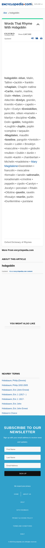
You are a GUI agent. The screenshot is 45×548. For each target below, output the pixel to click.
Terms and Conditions (22, 526)
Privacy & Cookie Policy (22, 518)
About (20, 271)
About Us (27, 494)
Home (16, 494)
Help (22, 502)
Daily (22, 534)
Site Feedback (22, 510)
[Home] (17, 4)
